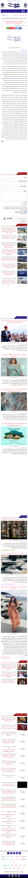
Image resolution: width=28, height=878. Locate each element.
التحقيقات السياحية (17, 15)
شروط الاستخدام (23, 205)
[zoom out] (7, 15)
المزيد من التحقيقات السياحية (8, 550)
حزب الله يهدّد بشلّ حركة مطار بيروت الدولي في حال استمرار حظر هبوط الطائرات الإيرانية (8, 231)
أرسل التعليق (23, 221)
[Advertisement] (14, 157)
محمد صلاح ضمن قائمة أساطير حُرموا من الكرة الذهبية (14, 519)
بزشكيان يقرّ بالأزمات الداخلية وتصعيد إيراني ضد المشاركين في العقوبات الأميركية (8, 668)
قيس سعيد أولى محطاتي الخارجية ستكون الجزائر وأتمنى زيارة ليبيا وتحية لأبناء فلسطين (8, 830)
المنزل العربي (22, 51)
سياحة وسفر (24, 15)
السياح (13, 55)
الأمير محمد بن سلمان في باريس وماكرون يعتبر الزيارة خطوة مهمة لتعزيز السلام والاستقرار (8, 675)
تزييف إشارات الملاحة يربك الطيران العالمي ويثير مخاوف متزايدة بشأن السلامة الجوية (9, 253)
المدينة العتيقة (12, 78)
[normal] (5, 15)
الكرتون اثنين (8, 776)
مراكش (25, 53)
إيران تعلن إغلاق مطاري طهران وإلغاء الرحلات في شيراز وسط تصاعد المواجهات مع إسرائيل (8, 245)
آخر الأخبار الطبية (5, 657)
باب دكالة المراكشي (23, 68)
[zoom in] (3, 15)
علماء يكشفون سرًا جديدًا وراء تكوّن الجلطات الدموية (14, 554)
